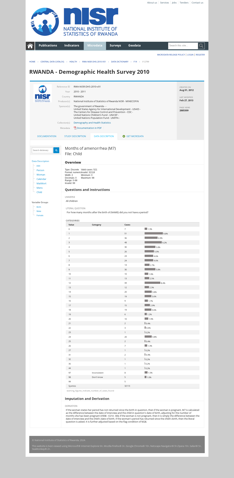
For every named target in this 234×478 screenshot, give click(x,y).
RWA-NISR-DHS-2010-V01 (94, 61)
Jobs (174, 2)
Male (39, 211)
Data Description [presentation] (104, 136)
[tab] (46, 136)
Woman (41, 174)
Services (164, 2)
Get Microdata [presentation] (135, 136)
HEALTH (73, 61)
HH (38, 165)
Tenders (184, 2)
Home (32, 61)
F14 (135, 61)
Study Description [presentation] (75, 136)
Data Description (40, 161)
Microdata (94, 45)
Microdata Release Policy (171, 54)
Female (40, 215)
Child (39, 192)
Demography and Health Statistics (92, 122)
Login (190, 54)
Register (200, 54)
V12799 (145, 61)
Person (40, 170)
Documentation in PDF (89, 128)
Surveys (115, 45)
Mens (40, 187)
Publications (48, 45)
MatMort (41, 183)
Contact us (197, 2)
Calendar (41, 179)
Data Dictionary (119, 61)
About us (152, 2)
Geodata (134, 45)
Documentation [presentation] (46, 136)
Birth (39, 207)
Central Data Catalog (52, 61)
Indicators (71, 45)
